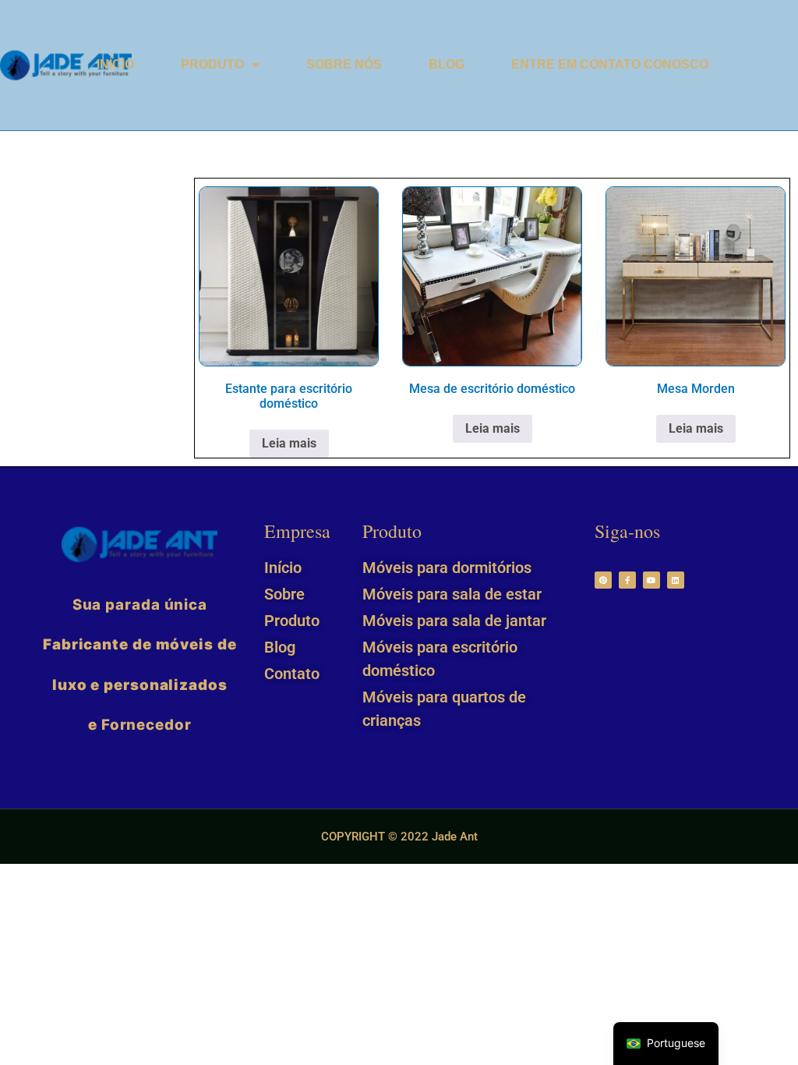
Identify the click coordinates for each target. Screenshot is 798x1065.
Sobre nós (344, 64)
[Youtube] (651, 580)
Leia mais (289, 443)
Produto (212, 64)
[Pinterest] (603, 580)
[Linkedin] (675, 580)
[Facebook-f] (627, 580)
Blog (446, 64)
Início (115, 64)
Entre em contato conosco (609, 64)
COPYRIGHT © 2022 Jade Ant (399, 837)
